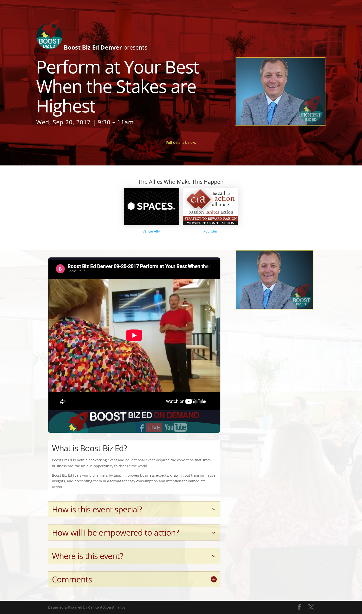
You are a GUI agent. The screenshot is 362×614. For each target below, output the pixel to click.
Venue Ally (151, 231)
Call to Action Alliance (106, 607)
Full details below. (181, 142)
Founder (210, 231)
